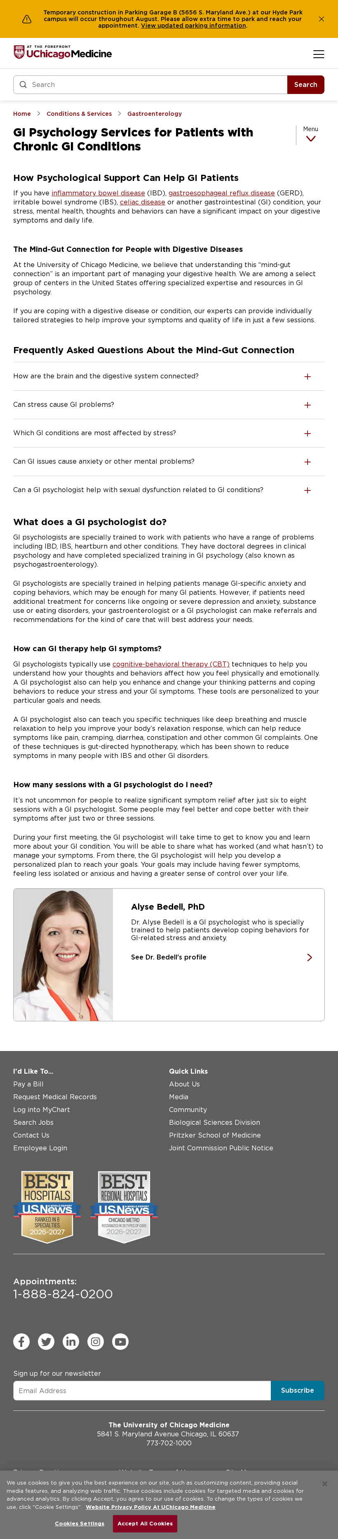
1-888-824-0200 (63, 1288)
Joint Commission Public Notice (221, 1148)
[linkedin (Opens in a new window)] (71, 1341)
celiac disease (142, 202)
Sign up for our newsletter (57, 1373)
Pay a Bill (28, 1084)
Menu (310, 129)
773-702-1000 (169, 1443)
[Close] (325, 1484)
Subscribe (297, 1390)
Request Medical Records (55, 1097)
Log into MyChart (41, 1110)
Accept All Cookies (145, 1523)
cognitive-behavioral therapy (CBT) (171, 664)
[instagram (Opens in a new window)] (95, 1341)
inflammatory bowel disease (98, 193)
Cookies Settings (79, 1523)
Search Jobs (33, 1122)
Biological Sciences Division (214, 1122)
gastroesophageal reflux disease (222, 193)
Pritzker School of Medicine (215, 1135)
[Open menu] (319, 54)
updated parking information (201, 25)
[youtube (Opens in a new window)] (120, 1341)
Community (188, 1110)
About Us (184, 1084)
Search (305, 85)
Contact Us (31, 1135)
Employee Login (40, 1148)
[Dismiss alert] (321, 19)
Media (178, 1097)
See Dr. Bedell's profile (169, 957)
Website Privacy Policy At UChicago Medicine (151, 1507)
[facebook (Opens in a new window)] (21, 1341)
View (149, 25)
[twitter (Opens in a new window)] (46, 1341)
